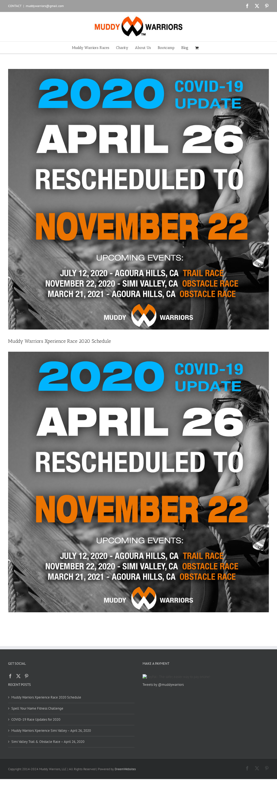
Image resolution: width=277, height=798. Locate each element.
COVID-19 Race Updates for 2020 (35, 719)
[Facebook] (10, 676)
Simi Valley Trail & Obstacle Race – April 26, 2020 (47, 741)
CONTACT (15, 6)
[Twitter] (18, 676)
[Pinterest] (26, 676)
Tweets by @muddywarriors (163, 684)
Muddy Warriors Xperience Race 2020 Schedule (59, 341)
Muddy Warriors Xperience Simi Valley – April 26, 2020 (51, 730)
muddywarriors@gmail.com (45, 6)
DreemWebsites (125, 769)
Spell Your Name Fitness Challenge (37, 708)
